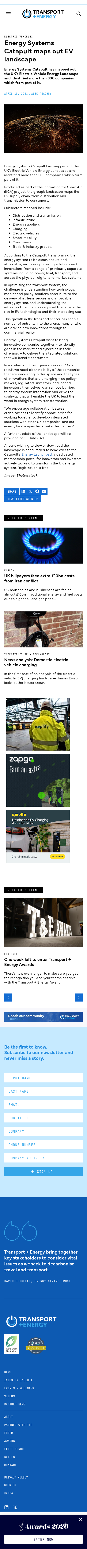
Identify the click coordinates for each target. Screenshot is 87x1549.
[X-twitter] (15, 1507)
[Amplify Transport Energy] (38, 749)
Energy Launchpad (37, 454)
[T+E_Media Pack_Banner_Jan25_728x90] (43, 1020)
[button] (23, 491)
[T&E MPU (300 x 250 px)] (38, 805)
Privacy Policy (16, 1477)
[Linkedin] (6, 1507)
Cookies (10, 1485)
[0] (38, 861)
